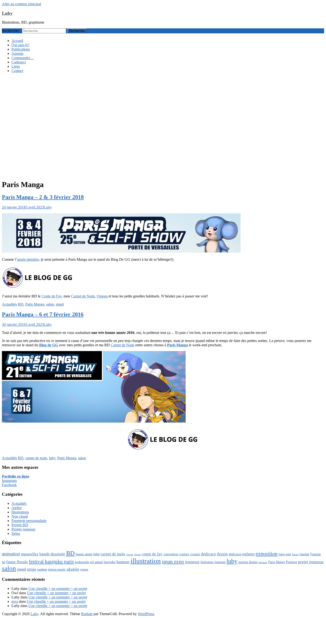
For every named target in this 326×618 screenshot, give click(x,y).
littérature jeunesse (213, 562)
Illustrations (20, 512)
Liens (15, 66)
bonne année (84, 554)
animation (11, 553)
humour (123, 562)
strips (31, 569)
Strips (15, 533)
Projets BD (19, 525)
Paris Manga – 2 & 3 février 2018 (43, 197)
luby (52, 458)
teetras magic (57, 569)
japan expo (173, 561)
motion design (248, 562)
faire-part (285, 554)
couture (184, 554)
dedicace (208, 554)
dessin (222, 554)
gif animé (96, 562)
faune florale (17, 562)
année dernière (28, 259)
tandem (42, 569)
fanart (295, 554)
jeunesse (192, 562)
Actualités (9, 304)
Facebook (9, 485)
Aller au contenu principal (21, 4)
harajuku (110, 562)
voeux (84, 569)
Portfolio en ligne (15, 476)
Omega (102, 296)
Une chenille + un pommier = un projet (57, 589)
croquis (195, 554)
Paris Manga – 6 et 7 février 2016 (43, 314)
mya (14, 601)
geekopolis (82, 562)
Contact (17, 71)
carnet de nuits (36, 458)
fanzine (304, 554)
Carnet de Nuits (83, 296)
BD (20, 304)
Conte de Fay (52, 296)
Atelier (16, 508)
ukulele (73, 569)
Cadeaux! (18, 62)
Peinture (291, 562)
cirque (129, 554)
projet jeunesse (311, 562)
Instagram (9, 481)
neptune (262, 562)
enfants (248, 554)
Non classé (19, 516)
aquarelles (29, 554)
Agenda (17, 53)
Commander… (22, 58)
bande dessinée (52, 554)
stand (60, 304)
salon (50, 304)
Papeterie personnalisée (29, 521)
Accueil (17, 41)
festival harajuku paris (51, 561)
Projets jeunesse (23, 529)
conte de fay (152, 554)
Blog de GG (48, 345)
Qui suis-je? (20, 45)
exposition (267, 554)
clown (137, 554)
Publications (20, 49)
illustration (146, 561)
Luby (7, 13)
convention (170, 554)
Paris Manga (34, 304)
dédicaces (235, 554)
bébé (96, 554)
